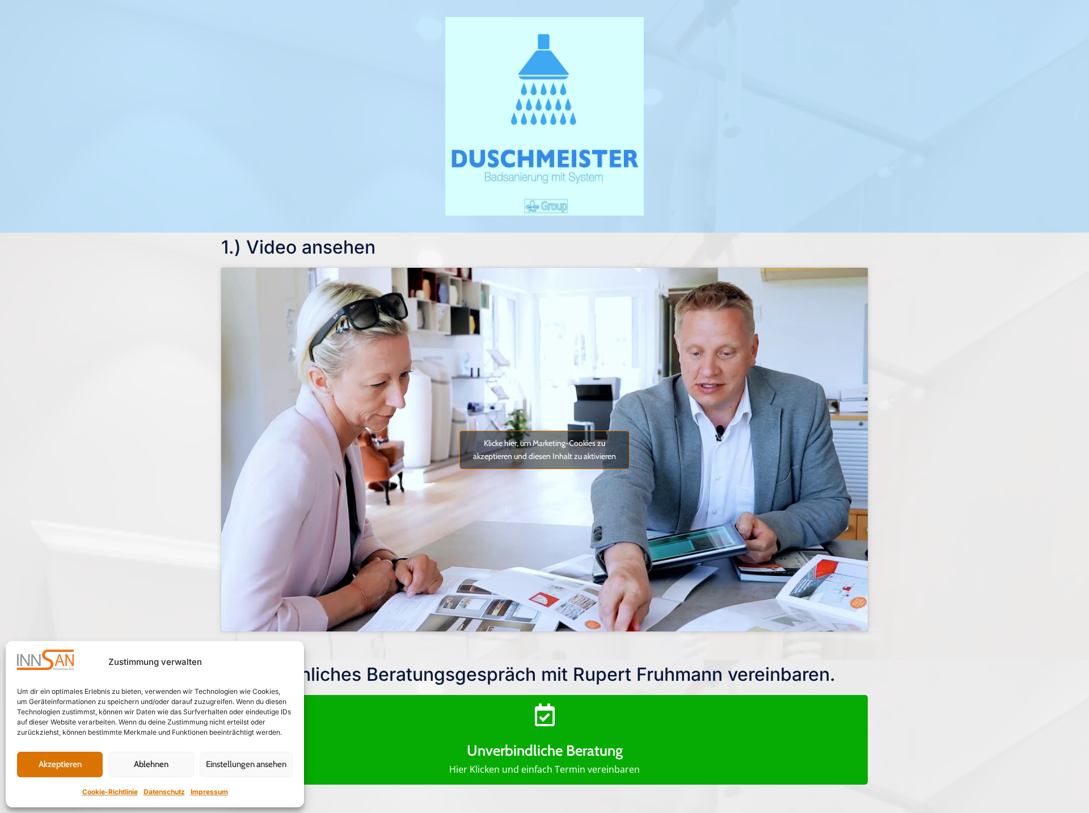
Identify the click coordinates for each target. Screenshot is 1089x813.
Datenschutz (164, 791)
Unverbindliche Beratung (545, 751)
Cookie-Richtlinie (110, 791)
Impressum (209, 791)
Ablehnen (151, 764)
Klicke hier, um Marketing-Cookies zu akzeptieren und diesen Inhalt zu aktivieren (544, 449)
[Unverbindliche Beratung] (544, 715)
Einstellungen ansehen (246, 764)
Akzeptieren (60, 764)
